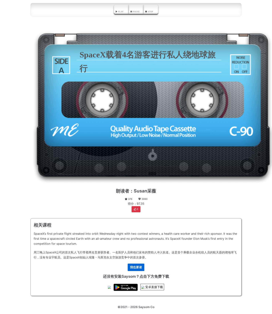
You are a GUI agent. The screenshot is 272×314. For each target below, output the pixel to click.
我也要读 (136, 267)
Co (152, 307)
